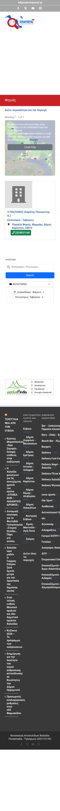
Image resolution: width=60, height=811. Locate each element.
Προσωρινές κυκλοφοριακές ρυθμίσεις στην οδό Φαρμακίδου (12, 705)
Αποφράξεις (49, 530)
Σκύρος (30, 538)
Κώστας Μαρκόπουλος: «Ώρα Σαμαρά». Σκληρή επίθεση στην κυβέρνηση (12, 450)
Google (34, 139)
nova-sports (48, 494)
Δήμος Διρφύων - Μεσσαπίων (30, 440)
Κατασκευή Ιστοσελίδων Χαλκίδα (29, 735)
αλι (43, 518)
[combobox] (30, 267)
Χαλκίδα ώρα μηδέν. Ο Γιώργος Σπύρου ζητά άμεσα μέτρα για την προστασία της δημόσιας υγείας (12, 569)
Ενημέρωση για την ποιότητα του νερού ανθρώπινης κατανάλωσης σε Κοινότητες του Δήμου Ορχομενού (12, 672)
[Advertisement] (30, 60)
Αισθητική (47, 506)
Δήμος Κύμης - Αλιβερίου (29, 493)
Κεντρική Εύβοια (30, 517)
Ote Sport (47, 500)
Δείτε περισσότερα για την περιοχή (26, 110)
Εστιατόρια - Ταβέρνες (20, 220)
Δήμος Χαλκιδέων (29, 506)
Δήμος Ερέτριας (28, 453)
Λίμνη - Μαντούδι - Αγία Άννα (29, 527)
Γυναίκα (46, 541)
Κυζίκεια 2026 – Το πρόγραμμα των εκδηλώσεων (12, 639)
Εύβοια (27, 428)
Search (30, 275)
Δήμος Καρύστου (29, 480)
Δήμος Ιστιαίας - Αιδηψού (28, 466)
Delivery (46, 452)
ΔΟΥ (44, 553)
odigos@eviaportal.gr (30, 2)
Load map (30, 147)
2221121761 (44, 738)
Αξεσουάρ (47, 524)
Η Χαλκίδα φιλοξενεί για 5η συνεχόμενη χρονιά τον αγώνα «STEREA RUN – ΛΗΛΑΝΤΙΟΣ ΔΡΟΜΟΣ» (12, 486)
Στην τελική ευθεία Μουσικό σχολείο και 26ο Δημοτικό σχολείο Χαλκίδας (12, 610)
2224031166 (22, 232)
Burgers (46, 446)
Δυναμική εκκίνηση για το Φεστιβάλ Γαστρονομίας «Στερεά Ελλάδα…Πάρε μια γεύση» (12, 526)
